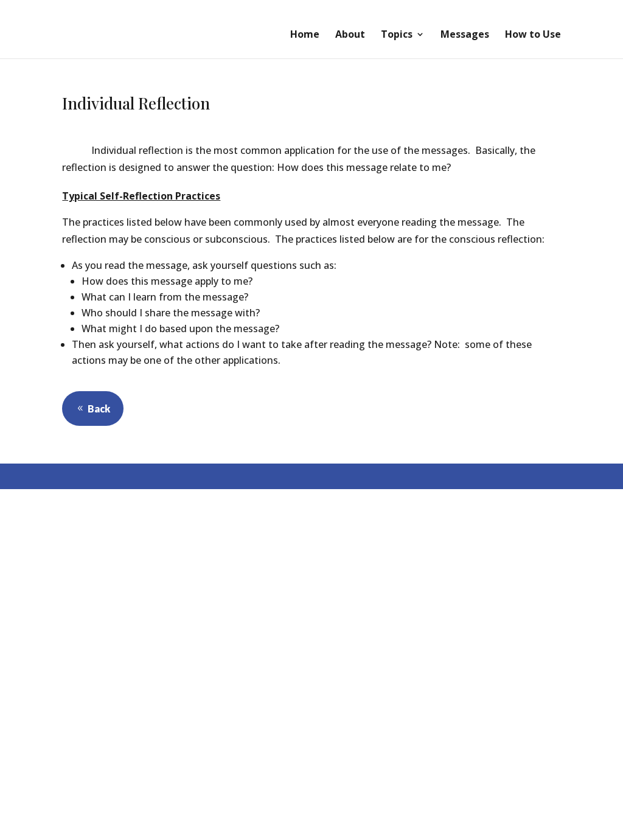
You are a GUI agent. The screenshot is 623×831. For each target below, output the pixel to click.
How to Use (533, 35)
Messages (464, 35)
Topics (396, 35)
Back (99, 408)
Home (304, 35)
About (350, 35)
